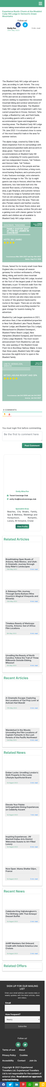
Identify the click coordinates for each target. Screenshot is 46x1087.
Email (8, 1003)
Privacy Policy (9, 1055)
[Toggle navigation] (40, 3)
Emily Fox (11, 28)
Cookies (24, 1055)
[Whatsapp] (29, 1084)
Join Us (33, 1060)
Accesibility (8, 1060)
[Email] (36, 1084)
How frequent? (12, 1014)
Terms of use (8, 1050)
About (22, 1050)
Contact (21, 1060)
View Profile (22, 526)
